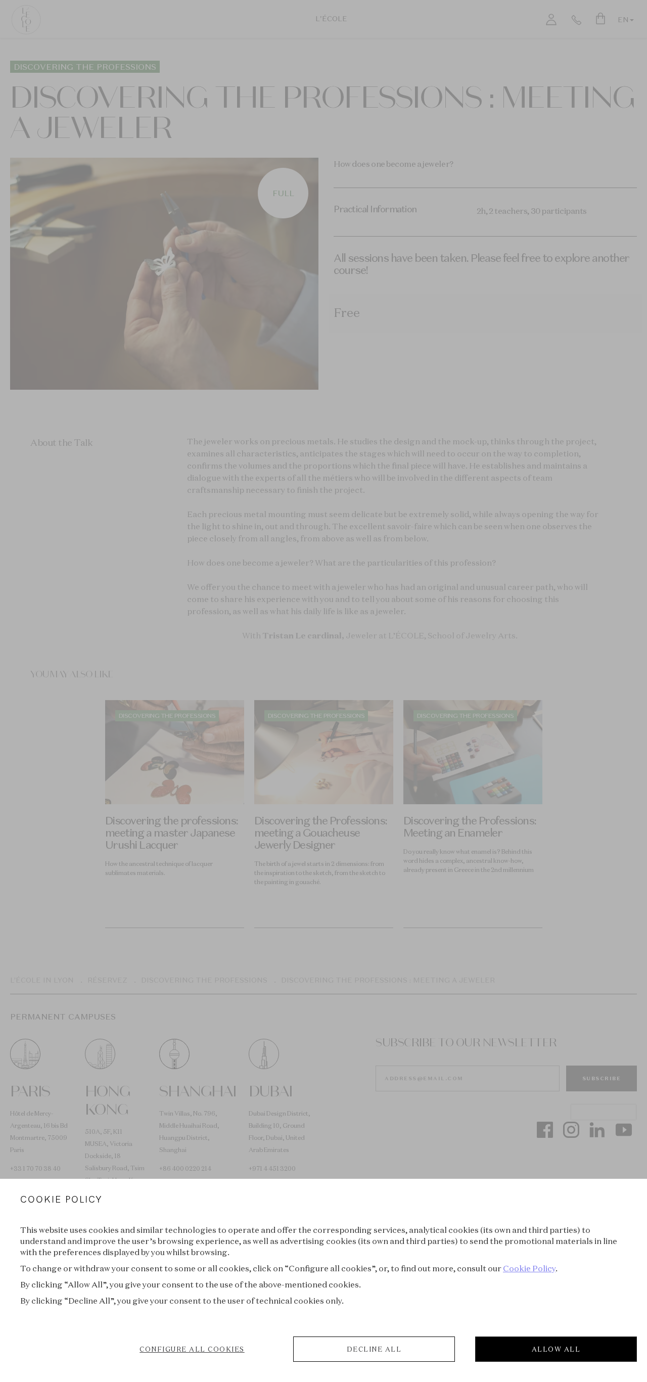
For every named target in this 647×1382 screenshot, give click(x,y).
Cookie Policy (529, 1268)
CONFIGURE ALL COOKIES (192, 1349)
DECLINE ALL (374, 1349)
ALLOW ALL (556, 1349)
